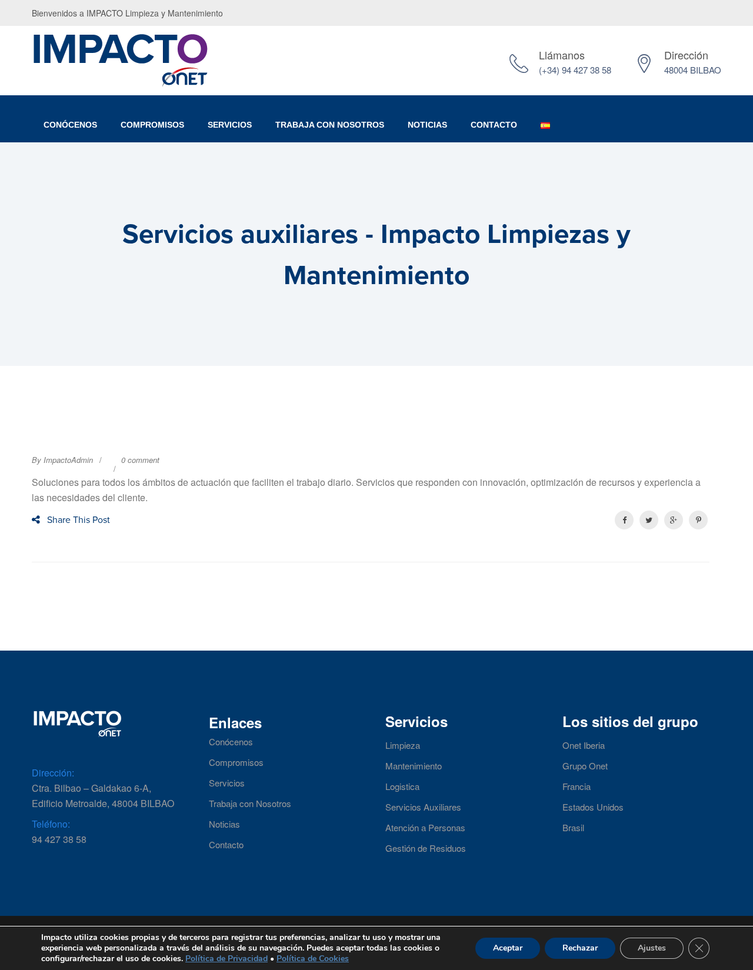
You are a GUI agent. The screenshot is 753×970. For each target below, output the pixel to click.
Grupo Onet (585, 766)
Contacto (494, 124)
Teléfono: (51, 824)
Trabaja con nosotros (329, 124)
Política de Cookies (312, 958)
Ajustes (652, 948)
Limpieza (402, 745)
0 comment (140, 459)
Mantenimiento (413, 766)
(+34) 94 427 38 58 (575, 70)
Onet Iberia (583, 745)
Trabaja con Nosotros (250, 803)
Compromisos (152, 124)
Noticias (427, 124)
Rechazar (580, 948)
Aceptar (507, 948)
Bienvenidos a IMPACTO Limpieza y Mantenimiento (127, 13)
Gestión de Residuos (425, 848)
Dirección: (53, 772)
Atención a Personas (425, 828)
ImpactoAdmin (68, 459)
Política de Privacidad (226, 958)
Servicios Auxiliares (423, 807)
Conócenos (70, 124)
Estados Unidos (593, 807)
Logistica (402, 786)
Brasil (573, 828)
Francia (576, 786)
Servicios (230, 124)
